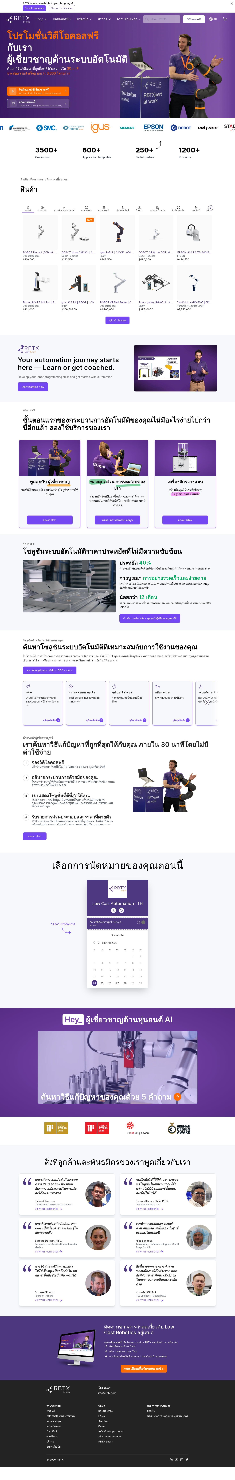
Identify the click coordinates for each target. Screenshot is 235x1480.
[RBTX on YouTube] (176, 1459)
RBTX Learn (105, 1441)
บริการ (102, 19)
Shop (39, 19)
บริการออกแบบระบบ (109, 1436)
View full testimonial (46, 1208)
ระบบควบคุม (54, 1421)
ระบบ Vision (54, 1426)
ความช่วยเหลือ (127, 19)
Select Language (34, 8)
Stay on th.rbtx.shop (62, 8)
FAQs (101, 1416)
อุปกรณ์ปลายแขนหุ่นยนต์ (61, 1416)
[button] (28, 208)
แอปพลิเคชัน (62, 19)
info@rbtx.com (107, 1393)
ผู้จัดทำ (151, 1410)
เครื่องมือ (82, 19)
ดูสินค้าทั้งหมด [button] (117, 320)
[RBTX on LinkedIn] (171, 1459)
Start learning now (33, 386)
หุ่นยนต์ (51, 1410)
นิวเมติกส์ (52, 1431)
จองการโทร (34, 836)
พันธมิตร (103, 1421)
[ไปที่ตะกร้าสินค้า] (224, 19)
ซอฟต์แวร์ (52, 1436)
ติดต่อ (101, 1426)
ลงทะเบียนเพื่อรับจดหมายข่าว (143, 1368)
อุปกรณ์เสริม (54, 1446)
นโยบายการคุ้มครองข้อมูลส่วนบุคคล (167, 1416)
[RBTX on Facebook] (186, 1459)
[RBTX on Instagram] (181, 1459)
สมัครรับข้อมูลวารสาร (110, 1431)
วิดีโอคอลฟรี (194, 19)
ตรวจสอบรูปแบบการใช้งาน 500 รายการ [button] (50, 670)
